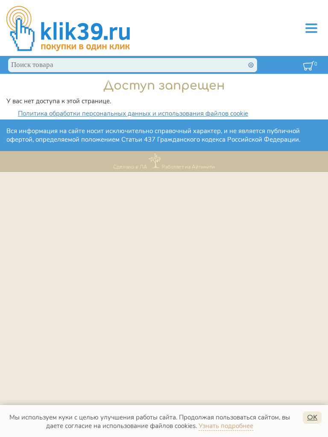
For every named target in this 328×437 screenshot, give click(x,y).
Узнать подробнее (226, 426)
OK (312, 417)
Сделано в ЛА (130, 166)
